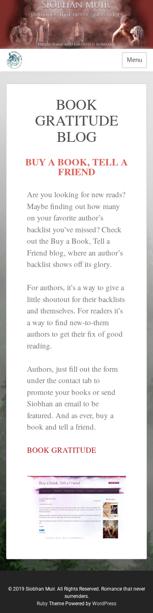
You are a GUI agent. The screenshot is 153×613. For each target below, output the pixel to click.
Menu (134, 60)
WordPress (104, 603)
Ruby (42, 603)
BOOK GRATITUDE (61, 450)
